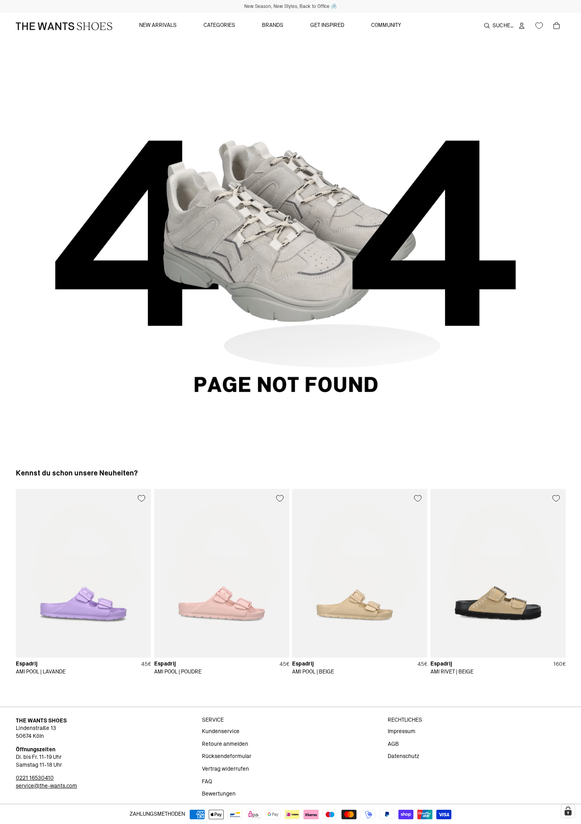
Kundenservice (221, 731)
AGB (393, 744)
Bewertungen (219, 794)
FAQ (207, 781)
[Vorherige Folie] (28, 573)
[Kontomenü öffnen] (521, 25)
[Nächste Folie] (139, 573)
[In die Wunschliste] (141, 498)
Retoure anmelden (225, 744)
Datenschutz (403, 756)
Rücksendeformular (226, 756)
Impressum (401, 731)
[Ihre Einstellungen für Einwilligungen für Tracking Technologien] (568, 811)
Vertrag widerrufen (225, 769)
